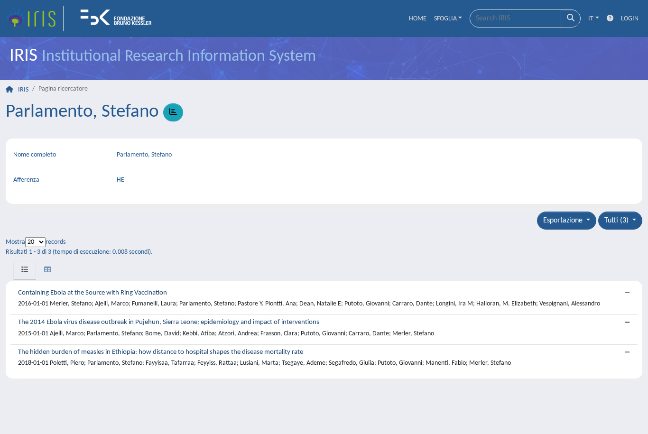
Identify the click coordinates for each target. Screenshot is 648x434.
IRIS (23, 89)
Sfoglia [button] (445, 18)
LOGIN (630, 18)
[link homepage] (35, 18)
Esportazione (563, 220)
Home (417, 18)
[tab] (24, 270)
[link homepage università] (119, 18)
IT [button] (590, 18)
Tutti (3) (617, 220)
